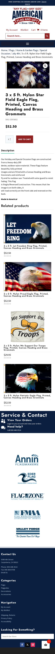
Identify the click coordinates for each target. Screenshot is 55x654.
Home (4, 50)
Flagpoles (5, 588)
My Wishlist (5, 610)
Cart (33, 30)
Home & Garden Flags (27, 50)
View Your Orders (19, 420)
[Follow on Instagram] (33, 645)
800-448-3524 (16, 430)
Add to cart (24, 139)
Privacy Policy (6, 618)
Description (7, 150)
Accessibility (6, 621)
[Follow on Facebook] (22, 645)
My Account (12, 30)
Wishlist (24, 30)
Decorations (6, 591)
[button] (45, 65)
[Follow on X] (27, 645)
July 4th (16, 53)
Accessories (6, 594)
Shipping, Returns (8, 615)
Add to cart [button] (27, 410)
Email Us (4, 572)
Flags (11, 50)
